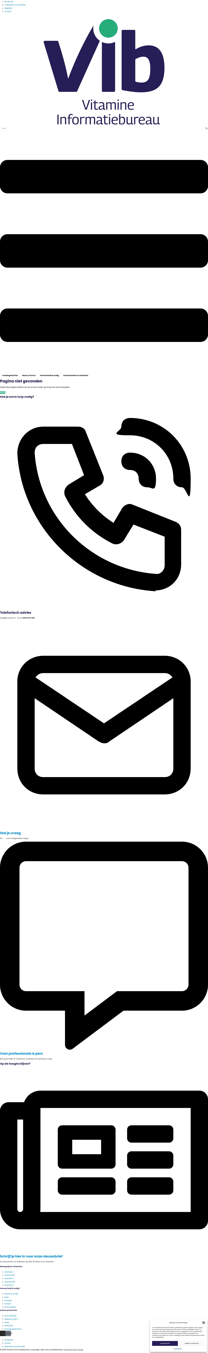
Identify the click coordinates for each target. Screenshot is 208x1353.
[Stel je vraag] (104, 828)
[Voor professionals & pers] (104, 1049)
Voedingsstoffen (10, 375)
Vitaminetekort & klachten (75, 375)
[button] (204, 1323)
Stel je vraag (10, 833)
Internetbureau (69, 1349)
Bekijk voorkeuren (192, 1343)
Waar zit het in (29, 375)
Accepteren (165, 1343)
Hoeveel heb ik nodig (49, 375)
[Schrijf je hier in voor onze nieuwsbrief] (104, 1252)
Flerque (80, 1349)
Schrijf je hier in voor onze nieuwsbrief (31, 1256)
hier (4, 838)
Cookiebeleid (177, 1349)
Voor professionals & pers (21, 1053)
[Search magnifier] (206, 128)
